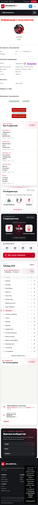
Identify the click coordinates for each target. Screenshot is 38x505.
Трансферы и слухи (7, 130)
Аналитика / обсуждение (7, 153)
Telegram (22, 481)
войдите (28, 407)
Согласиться (30, 501)
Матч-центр (4, 479)
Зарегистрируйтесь (12, 407)
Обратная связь (5, 490)
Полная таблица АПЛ (19, 356)
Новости (3, 477)
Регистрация (26, 1)
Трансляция (4, 481)
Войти (34, 1)
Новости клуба (6, 164)
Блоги (21, 479)
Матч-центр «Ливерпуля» (20, 255)
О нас (2, 486)
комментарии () (14, 101)
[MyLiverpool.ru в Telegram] (30, 6)
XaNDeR (6, 421)
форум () (26, 101)
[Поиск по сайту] (35, 6)
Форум (21, 477)
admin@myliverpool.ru (7, 503)
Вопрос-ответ (6, 141)
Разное (4, 175)
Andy (19, 39)
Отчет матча (19, 210)
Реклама (3, 488)
